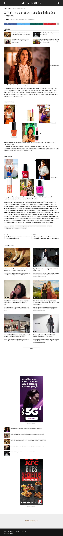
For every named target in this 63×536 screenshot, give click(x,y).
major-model (38, 226)
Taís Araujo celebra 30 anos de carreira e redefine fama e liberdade (26, 428)
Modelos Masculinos (43, 208)
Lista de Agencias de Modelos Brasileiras (41, 206)
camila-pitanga (23, 226)
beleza (37, 88)
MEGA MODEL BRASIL (15, 222)
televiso (24, 228)
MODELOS (24, 19)
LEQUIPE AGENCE (41, 222)
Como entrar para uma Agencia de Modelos (38, 204)
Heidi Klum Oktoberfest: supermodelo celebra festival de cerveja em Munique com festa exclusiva (49, 41)
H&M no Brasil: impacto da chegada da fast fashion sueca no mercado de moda (17, 336)
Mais (31, 348)
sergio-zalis (17, 228)
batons (12, 226)
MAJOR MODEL (22, 8)
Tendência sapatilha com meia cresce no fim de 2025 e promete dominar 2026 (21, 33)
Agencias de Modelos (29, 210)
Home (5, 8)
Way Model (50, 222)
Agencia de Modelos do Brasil (22, 206)
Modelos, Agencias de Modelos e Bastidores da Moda (42, 214)
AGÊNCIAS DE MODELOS (13, 8)
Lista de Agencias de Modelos (30, 208)
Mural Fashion (10, 533)
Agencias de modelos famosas (43, 210)
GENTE (6, 297)
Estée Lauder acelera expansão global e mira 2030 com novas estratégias (27, 434)
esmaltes (31, 226)
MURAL (7, 19)
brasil (16, 226)
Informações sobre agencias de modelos (25, 212)
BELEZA (5, 531)
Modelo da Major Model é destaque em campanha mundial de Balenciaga (44, 336)
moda (32, 88)
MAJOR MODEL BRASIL (29, 222)
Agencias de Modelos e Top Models (18, 214)
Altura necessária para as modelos (17, 204)
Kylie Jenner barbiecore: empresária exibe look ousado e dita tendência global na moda (20, 41)
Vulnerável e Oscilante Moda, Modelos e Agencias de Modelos (42, 218)
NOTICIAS (24, 531)
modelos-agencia (9, 228)
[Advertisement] (31, 362)
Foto (14, 85)
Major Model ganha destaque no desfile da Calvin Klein (23, 452)
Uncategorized (31, 19)
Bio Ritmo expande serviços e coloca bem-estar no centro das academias (27, 446)
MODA (20, 19)
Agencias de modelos (38, 202)
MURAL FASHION (31, 3)
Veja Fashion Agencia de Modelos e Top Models (16, 220)
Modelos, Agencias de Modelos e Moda (14, 216)
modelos (14, 202)
